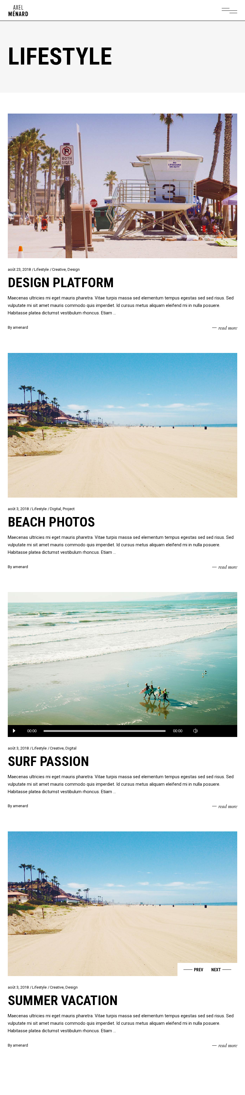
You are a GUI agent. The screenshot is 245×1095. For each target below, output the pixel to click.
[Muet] (195, 731)
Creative (59, 269)
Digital (55, 509)
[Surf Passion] (122, 664)
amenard (20, 327)
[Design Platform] (122, 186)
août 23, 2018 (19, 269)
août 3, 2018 (18, 509)
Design (74, 269)
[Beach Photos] (122, 425)
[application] (122, 731)
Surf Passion (48, 761)
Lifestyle (41, 269)
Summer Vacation (63, 1000)
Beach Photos (51, 522)
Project (69, 509)
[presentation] (192, 969)
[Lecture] (14, 731)
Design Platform (61, 282)
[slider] (216, 731)
